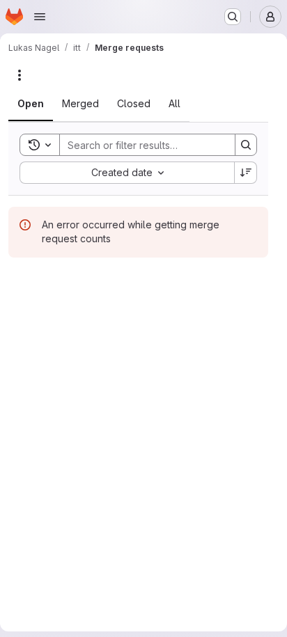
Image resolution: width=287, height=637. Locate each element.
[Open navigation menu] (40, 17)
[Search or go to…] (232, 16)
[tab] (30, 103)
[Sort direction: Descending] (246, 173)
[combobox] (127, 173)
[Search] (246, 145)
